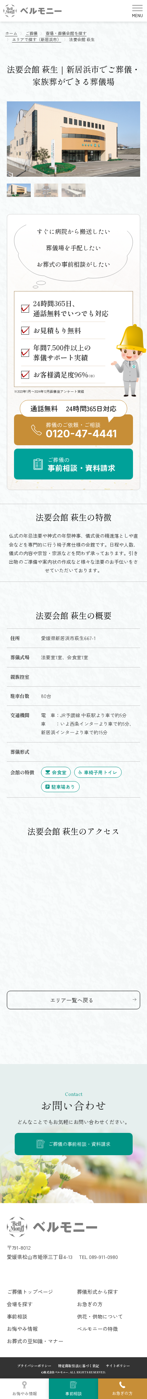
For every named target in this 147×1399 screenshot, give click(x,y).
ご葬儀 (31, 33)
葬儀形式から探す (97, 1291)
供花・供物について (100, 1316)
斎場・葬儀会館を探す (65, 33)
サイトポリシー (118, 1365)
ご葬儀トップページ (30, 1291)
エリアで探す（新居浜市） (36, 39)
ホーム (11, 33)
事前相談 (73, 1393)
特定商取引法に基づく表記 (78, 1365)
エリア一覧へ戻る (72, 1000)
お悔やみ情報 (24, 1393)
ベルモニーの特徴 (97, 1328)
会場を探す (19, 1304)
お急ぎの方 (122, 1393)
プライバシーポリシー (34, 1365)
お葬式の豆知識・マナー (35, 1341)
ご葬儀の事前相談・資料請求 (79, 1143)
